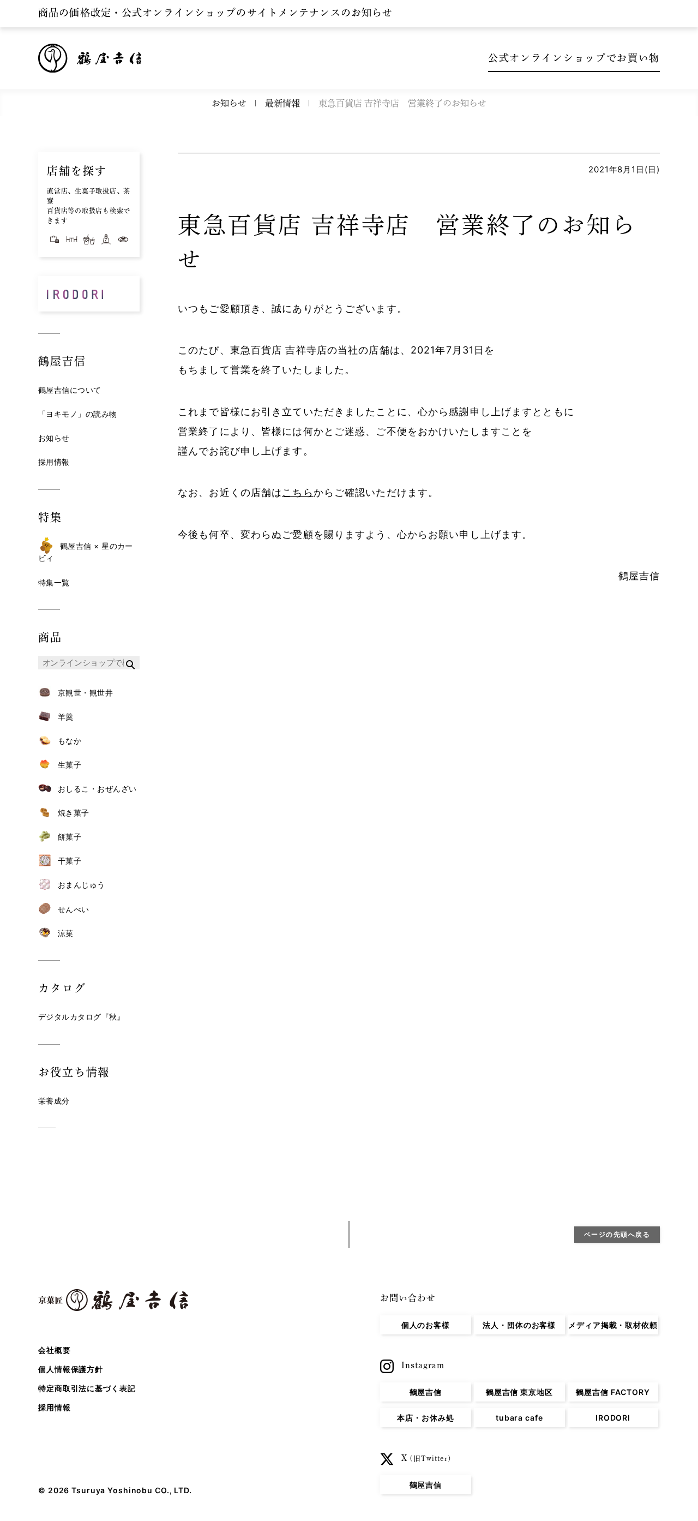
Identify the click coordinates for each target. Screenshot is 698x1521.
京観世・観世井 (85, 692)
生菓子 (69, 764)
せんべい (73, 909)
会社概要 (54, 1350)
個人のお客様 (425, 1325)
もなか (69, 740)
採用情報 (54, 461)
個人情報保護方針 (70, 1369)
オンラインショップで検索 (130, 664)
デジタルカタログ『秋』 (81, 1016)
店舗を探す (88, 194)
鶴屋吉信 (426, 1392)
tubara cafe (519, 1417)
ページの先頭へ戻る (617, 1234)
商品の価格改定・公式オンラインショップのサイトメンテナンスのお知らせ (215, 12)
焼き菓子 (73, 812)
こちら (297, 492)
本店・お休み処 (425, 1417)
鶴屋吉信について (69, 389)
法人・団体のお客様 (519, 1325)
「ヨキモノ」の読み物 (77, 413)
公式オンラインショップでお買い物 (574, 58)
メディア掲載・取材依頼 (613, 1325)
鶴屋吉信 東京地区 (519, 1392)
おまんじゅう (81, 884)
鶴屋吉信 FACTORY (613, 1392)
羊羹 (66, 716)
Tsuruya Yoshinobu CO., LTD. (131, 1490)
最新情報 (282, 103)
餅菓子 (69, 836)
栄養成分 (54, 1100)
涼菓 (66, 933)
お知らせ (54, 437)
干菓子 (69, 860)
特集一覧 (54, 582)
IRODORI (612, 1417)
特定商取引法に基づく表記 (87, 1388)
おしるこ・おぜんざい (97, 788)
